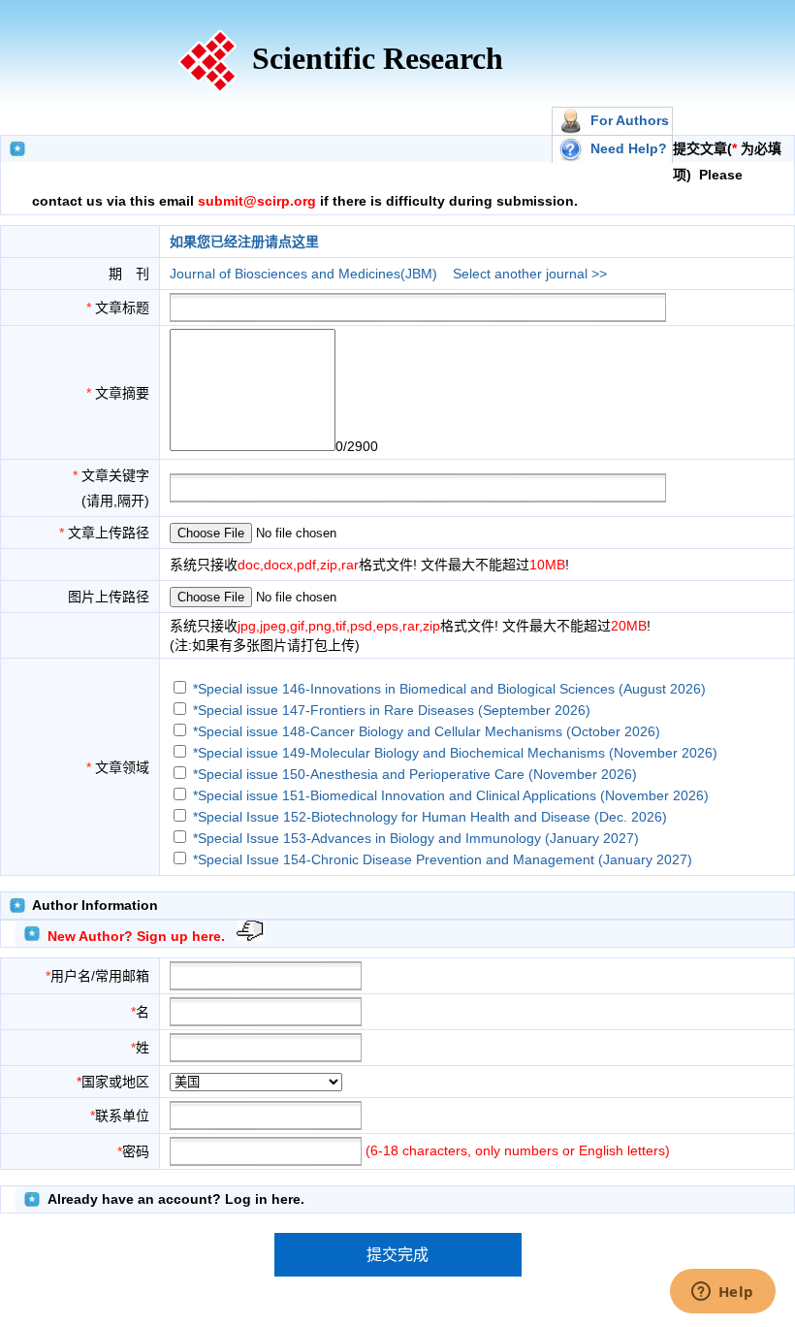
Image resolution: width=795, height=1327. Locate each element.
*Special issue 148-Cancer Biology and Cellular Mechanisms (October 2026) (426, 731)
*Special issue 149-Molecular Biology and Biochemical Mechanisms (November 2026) (455, 753)
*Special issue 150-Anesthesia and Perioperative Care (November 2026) (415, 774)
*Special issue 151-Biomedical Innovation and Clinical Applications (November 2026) (451, 795)
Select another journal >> (530, 273)
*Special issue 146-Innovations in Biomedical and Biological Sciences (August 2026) (449, 688)
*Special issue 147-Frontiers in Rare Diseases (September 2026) (391, 710)
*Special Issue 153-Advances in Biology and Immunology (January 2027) (416, 838)
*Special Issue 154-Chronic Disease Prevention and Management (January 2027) (442, 859)
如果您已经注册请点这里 (244, 241)
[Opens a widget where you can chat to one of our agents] (722, 1293)
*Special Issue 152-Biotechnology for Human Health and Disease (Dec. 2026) (430, 817)
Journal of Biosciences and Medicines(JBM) (303, 273)
